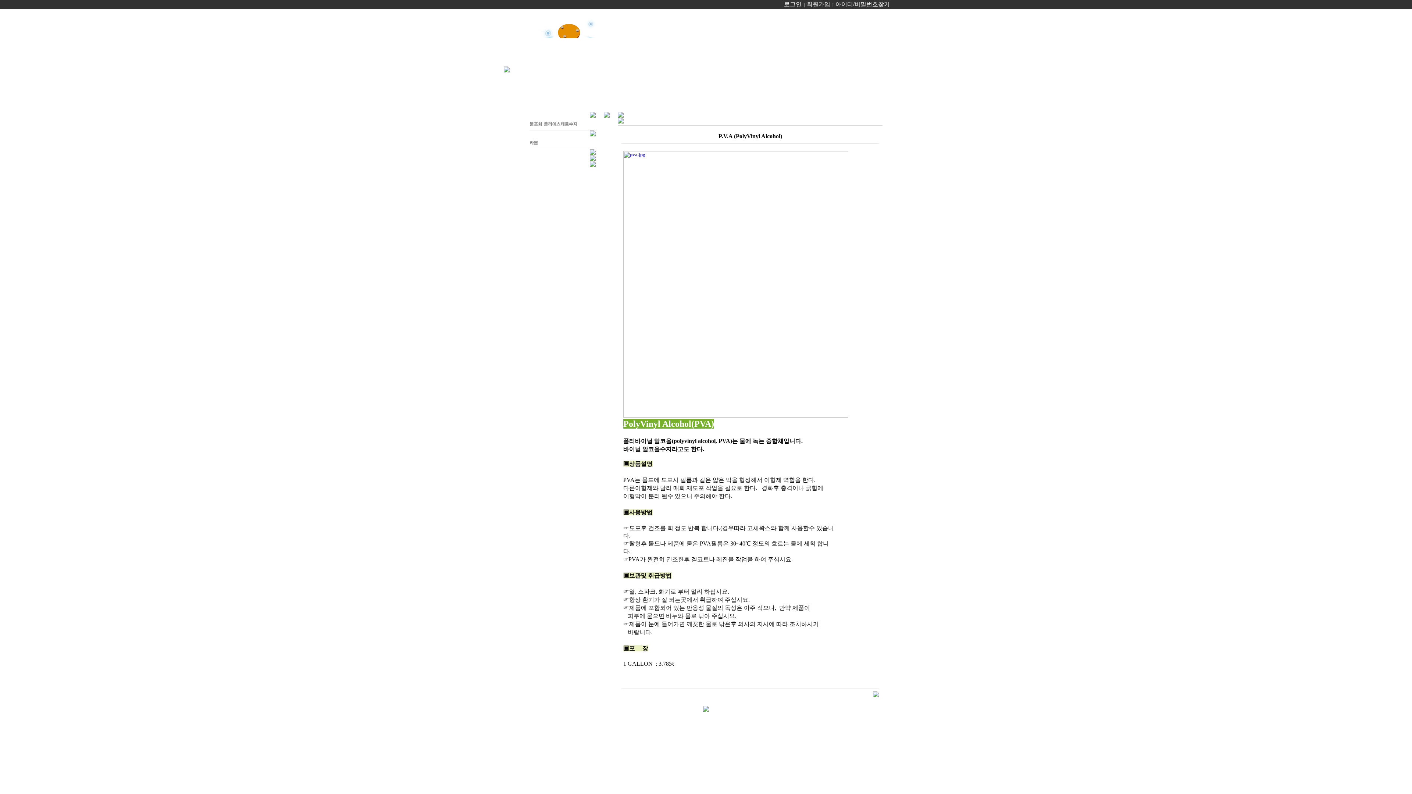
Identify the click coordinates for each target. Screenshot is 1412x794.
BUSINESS (683, 20)
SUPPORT (793, 20)
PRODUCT (739, 20)
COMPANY (629, 20)
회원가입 (818, 4)
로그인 (793, 4)
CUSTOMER (852, 20)
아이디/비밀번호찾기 (862, 4)
